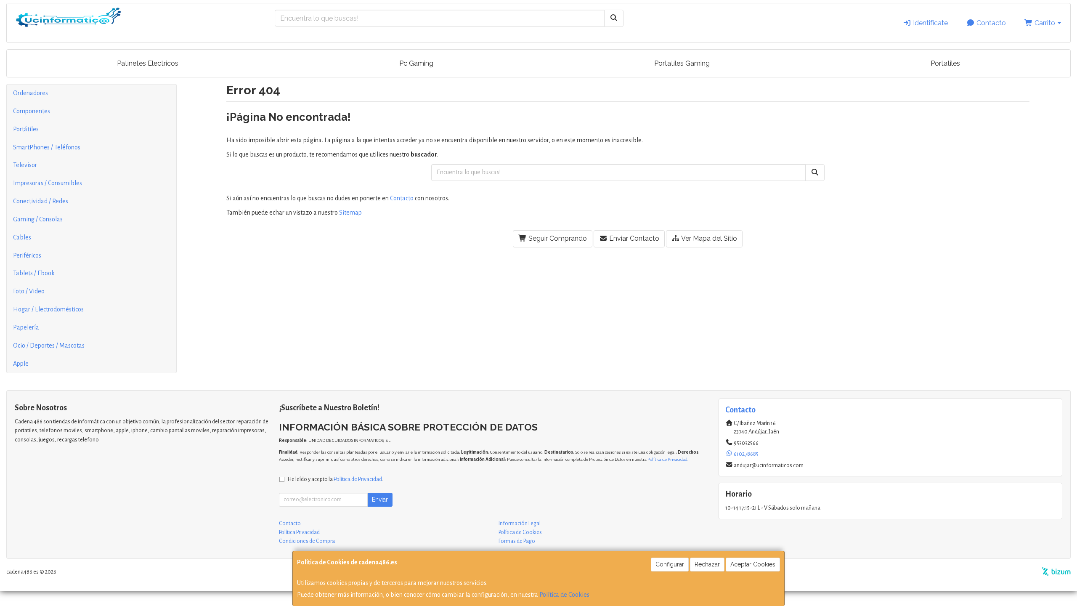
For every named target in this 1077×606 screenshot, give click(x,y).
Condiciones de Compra (307, 541)
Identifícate (929, 23)
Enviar (380, 499)
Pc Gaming (416, 63)
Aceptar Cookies (752, 564)
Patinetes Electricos (147, 63)
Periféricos (27, 255)
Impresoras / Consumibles (47, 183)
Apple (21, 363)
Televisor (25, 165)
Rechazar (707, 564)
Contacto (990, 23)
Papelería (26, 327)
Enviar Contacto (633, 238)
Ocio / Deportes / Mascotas (49, 345)
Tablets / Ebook (34, 273)
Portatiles (945, 63)
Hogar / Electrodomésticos (48, 309)
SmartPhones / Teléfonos (46, 147)
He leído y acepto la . (335, 479)
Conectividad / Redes (40, 201)
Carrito (1045, 23)
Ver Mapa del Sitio (708, 238)
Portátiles (26, 129)
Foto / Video (29, 291)
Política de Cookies (564, 594)
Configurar (669, 564)
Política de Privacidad (667, 459)
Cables (22, 237)
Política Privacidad (299, 532)
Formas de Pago (517, 541)
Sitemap (350, 212)
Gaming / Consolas (38, 219)
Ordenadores (30, 93)
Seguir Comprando (557, 238)
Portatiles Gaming (682, 63)
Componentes (31, 111)
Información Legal (520, 523)
